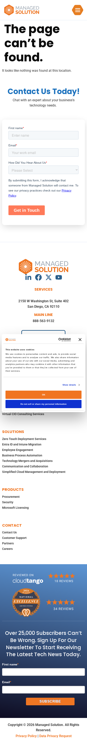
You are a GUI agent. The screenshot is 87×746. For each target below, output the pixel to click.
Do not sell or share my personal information (43, 404)
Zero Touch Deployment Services (24, 439)
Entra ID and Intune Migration (21, 444)
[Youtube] (58, 277)
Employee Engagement (17, 450)
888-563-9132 (43, 321)
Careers (7, 548)
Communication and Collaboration (25, 466)
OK (43, 395)
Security (7, 502)
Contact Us (9, 532)
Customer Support (14, 538)
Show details (69, 385)
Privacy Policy (26, 736)
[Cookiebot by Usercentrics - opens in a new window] (53, 339)
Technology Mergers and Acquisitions (27, 461)
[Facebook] (38, 277)
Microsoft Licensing (15, 507)
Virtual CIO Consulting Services (23, 414)
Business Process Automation (22, 455)
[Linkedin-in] (28, 277)
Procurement (11, 496)
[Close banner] (80, 339)
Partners (8, 543)
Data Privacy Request (55, 736)
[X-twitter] (48, 277)
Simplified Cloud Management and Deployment (33, 472)
